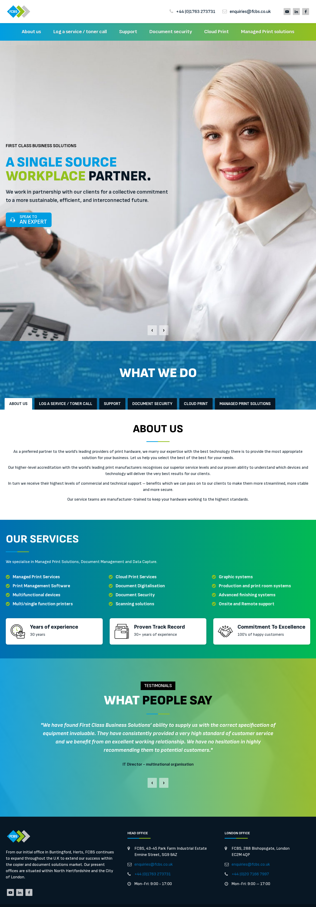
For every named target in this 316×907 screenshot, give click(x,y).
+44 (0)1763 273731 (152, 874)
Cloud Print (216, 32)
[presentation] (152, 330)
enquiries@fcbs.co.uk (153, 864)
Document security (170, 32)
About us (31, 32)
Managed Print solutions (267, 32)
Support (128, 32)
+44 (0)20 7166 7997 (250, 874)
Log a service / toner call (80, 32)
